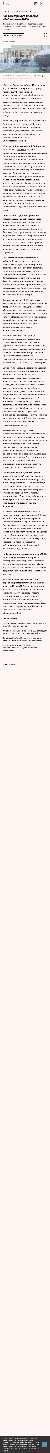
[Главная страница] (3, 3)
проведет (7, 476)
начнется (21, 149)
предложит (40, 368)
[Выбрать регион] (40, 3)
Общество (26, 11)
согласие (9, 1444)
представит (28, 430)
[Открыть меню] (46, 3)
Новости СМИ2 (9, 664)
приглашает (21, 557)
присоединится (10, 222)
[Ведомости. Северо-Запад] (8, 4)
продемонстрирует (26, 303)
